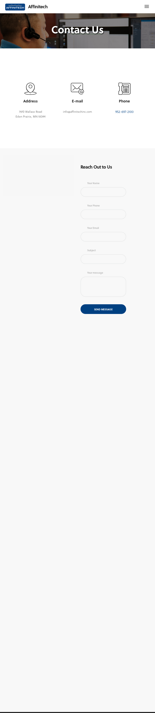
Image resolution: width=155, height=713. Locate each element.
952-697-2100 (124, 111)
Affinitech (38, 6)
